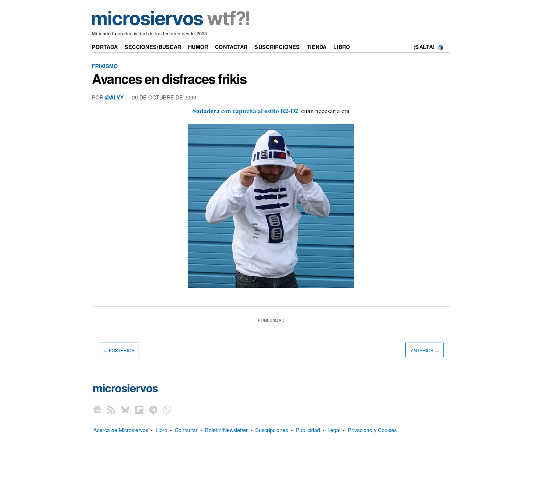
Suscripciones (277, 46)
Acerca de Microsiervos (120, 430)
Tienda (317, 46)
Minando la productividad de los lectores (136, 33)
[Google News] (97, 409)
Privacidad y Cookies (372, 430)
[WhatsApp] (167, 409)
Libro (341, 46)
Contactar (231, 46)
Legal (333, 430)
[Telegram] (153, 409)
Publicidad (308, 430)
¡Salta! (424, 46)
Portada (105, 46)
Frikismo (105, 66)
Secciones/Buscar (153, 46)
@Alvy (114, 97)
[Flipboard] (139, 409)
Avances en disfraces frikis (169, 78)
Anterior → (424, 350)
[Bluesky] (125, 409)
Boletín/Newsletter (226, 430)
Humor (198, 46)
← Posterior (119, 350)
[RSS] (111, 409)
